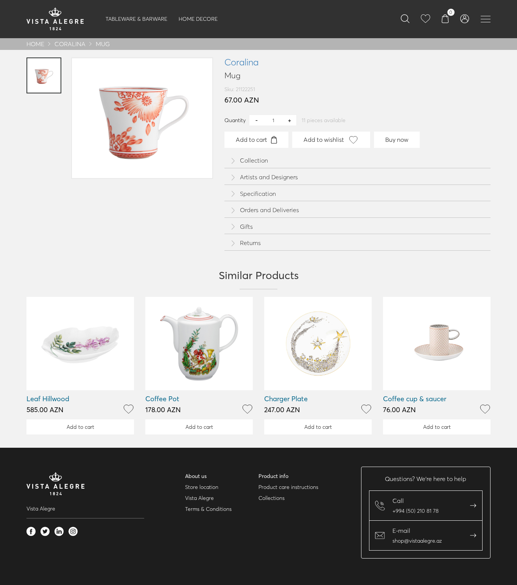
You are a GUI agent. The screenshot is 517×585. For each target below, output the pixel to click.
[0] (445, 18)
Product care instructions (288, 487)
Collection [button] (254, 160)
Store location (201, 487)
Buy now (396, 139)
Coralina (70, 44)
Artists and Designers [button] (269, 177)
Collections (271, 498)
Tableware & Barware (136, 19)
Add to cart (251, 139)
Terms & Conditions (208, 509)
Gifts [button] (246, 226)
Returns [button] (250, 243)
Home (35, 44)
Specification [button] (258, 194)
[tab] (357, 161)
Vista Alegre (199, 498)
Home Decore (198, 19)
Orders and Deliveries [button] (269, 210)
